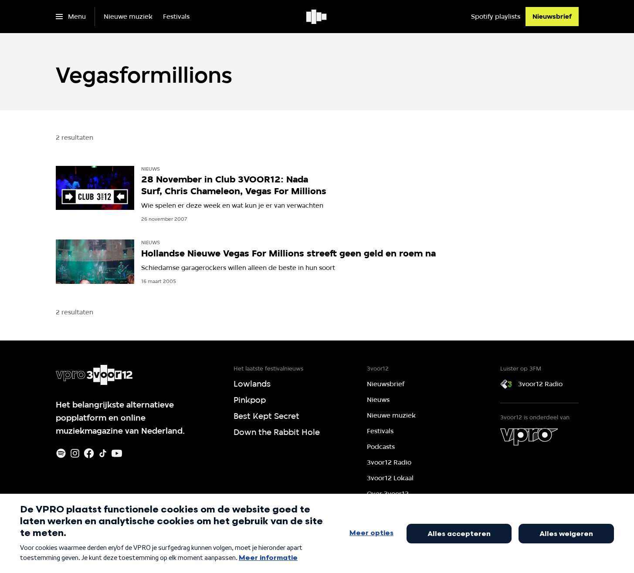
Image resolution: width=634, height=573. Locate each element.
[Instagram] (75, 453)
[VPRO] (529, 436)
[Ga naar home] (317, 16)
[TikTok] (103, 453)
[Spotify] (61, 453)
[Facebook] (89, 453)
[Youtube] (117, 453)
